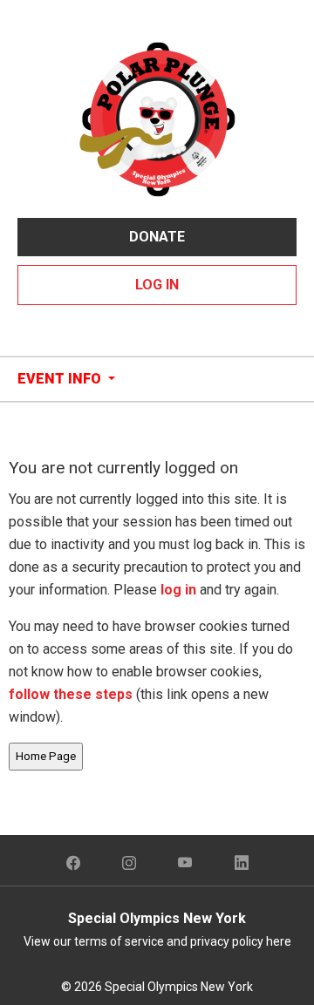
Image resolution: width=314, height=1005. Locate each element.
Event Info (61, 378)
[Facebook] (73, 864)
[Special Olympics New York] (157, 118)
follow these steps (72, 694)
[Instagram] (129, 864)
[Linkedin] (242, 864)
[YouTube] (185, 864)
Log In (157, 284)
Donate (157, 236)
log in (178, 589)
